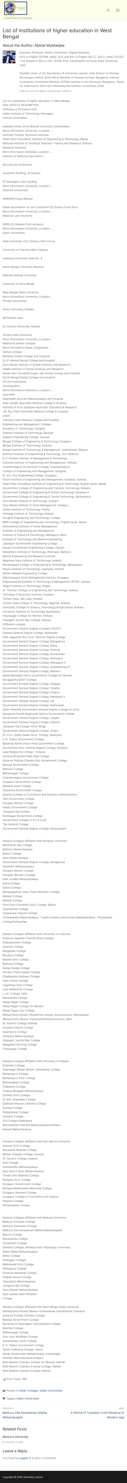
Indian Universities (51, 1390)
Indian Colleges (28, 1390)
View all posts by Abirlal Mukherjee (40, 91)
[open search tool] (108, 10)
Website (67, 91)
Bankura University (15, 1436)
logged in (25, 1458)
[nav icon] (117, 10)
